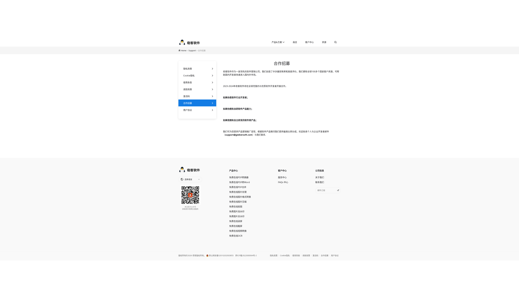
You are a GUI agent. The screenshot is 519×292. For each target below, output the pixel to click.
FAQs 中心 (283, 182)
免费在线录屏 (235, 221)
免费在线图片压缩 (238, 201)
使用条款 (187, 82)
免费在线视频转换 (238, 230)
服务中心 (282, 177)
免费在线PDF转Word (239, 182)
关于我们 (319, 177)
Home (183, 50)
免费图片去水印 (236, 216)
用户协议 (187, 110)
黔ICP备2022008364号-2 (246, 255)
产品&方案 (277, 42)
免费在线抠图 (235, 206)
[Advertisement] (259, 19)
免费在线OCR (235, 235)
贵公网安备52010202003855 (221, 255)
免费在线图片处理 (238, 191)
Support (192, 50)
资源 (324, 42)
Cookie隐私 (189, 75)
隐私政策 (187, 68)
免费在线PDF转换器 (238, 177)
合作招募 (187, 103)
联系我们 (319, 182)
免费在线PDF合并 (237, 187)
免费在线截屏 (235, 226)
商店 (295, 42)
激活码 (186, 96)
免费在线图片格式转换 (240, 196)
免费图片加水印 (236, 211)
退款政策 (187, 89)
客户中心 (309, 42)
